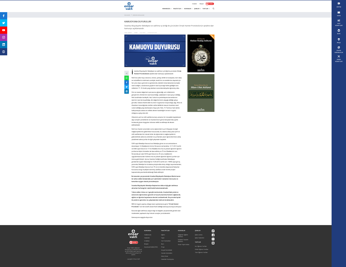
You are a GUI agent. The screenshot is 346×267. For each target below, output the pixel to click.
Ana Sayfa (127, 15)
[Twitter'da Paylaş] (126, 87)
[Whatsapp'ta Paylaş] (126, 78)
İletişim (202, 4)
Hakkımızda (147, 235)
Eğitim (163, 235)
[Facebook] (213, 235)
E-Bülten (146, 241)
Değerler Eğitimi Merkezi (183, 235)
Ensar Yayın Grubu (183, 244)
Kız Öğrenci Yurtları (201, 246)
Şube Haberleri (199, 238)
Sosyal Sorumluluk (166, 250)
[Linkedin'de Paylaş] (126, 91)
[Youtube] (213, 239)
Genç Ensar (164, 256)
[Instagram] (213, 243)
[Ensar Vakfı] (129, 9)
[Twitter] (213, 231)
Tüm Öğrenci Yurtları (201, 252)
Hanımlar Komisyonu (167, 259)
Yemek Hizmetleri (166, 253)
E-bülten (194, 4)
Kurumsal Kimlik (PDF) (151, 247)
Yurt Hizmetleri (166, 241)
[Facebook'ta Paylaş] (126, 82)
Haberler (147, 238)
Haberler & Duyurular (138, 15)
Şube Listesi (198, 235)
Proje (163, 247)
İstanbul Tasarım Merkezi (183, 240)
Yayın (162, 238)
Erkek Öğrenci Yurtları (201, 249)
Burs (162, 244)
